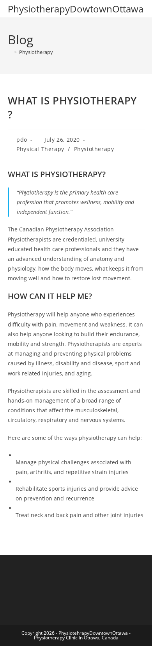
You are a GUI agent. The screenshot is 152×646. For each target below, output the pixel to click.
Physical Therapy (40, 149)
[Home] (10, 52)
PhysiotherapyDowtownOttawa (75, 8)
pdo (21, 139)
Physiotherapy (36, 52)
